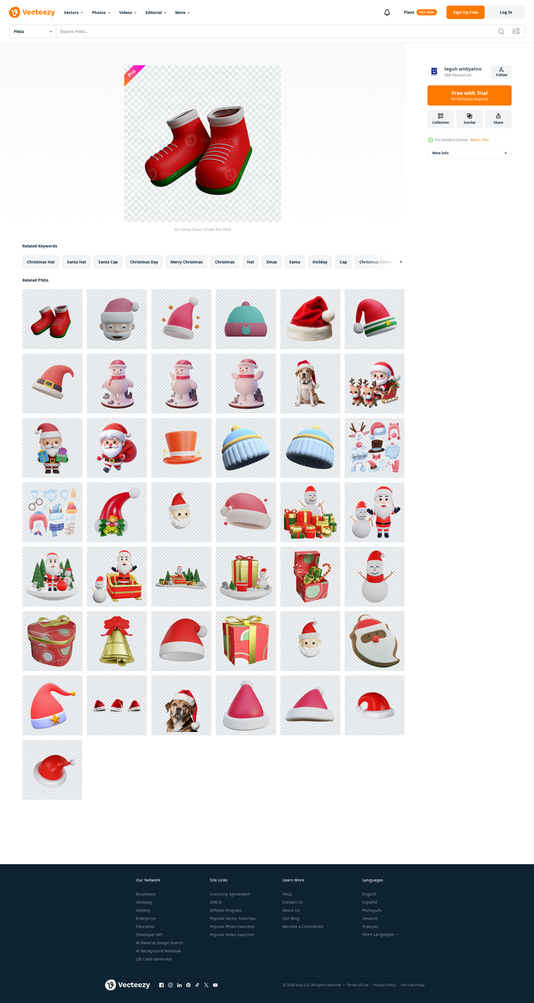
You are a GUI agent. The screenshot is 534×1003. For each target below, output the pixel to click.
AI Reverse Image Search (159, 942)
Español (369, 902)
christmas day (144, 262)
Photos (99, 12)
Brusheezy (146, 894)
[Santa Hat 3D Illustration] (181, 319)
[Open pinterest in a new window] (188, 985)
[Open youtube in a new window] (215, 985)
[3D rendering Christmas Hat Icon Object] (374, 319)
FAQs (287, 894)
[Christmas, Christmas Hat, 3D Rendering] (181, 448)
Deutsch (370, 918)
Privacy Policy (384, 984)
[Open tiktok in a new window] (197, 985)
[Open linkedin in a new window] (179, 985)
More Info (440, 153)
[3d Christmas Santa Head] (181, 512)
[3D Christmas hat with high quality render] (181, 641)
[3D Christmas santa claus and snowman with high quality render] (374, 512)
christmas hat (41, 262)
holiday (320, 262)
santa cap (108, 262)
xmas (271, 262)
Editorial (153, 12)
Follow (501, 75)
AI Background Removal (158, 950)
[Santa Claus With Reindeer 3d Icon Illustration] (374, 383)
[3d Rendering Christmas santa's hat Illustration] (246, 512)
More (180, 12)
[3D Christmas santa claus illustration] (181, 577)
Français (370, 926)
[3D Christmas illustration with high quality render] (52, 577)
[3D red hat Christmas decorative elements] (52, 383)
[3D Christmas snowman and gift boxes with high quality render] (310, 512)
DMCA (215, 902)
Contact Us (293, 902)
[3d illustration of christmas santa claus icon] (117, 319)
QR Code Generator (154, 959)
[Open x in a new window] (206, 985)
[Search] (501, 31)
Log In (506, 12)
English (369, 894)
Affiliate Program (226, 910)
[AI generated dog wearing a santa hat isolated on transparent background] (310, 383)
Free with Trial (469, 95)
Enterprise (146, 918)
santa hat (76, 262)
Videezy (143, 910)
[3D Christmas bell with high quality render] (117, 641)
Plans (409, 12)
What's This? (479, 139)
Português (372, 910)
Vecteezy (144, 902)
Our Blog (291, 918)
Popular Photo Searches (232, 926)
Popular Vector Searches (233, 918)
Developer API (149, 934)
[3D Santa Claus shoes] (52, 319)
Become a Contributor (303, 926)
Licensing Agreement (230, 894)
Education (145, 926)
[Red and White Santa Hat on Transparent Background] (310, 319)
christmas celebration (381, 262)
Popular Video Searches (232, 934)
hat (250, 262)
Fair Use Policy (413, 984)
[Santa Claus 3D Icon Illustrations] (52, 448)
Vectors (71, 12)
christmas (225, 262)
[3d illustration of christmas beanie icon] (246, 319)
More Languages (378, 934)
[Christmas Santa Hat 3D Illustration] (117, 512)
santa (294, 262)
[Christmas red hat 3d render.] (246, 705)
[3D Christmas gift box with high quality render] (246, 577)
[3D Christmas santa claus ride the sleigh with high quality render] (117, 577)
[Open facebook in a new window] (161, 985)
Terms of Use (357, 984)
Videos (125, 12)
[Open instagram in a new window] (170, 985)
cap (343, 262)
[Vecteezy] (32, 12)
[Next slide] (396, 262)
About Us (291, 910)
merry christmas (186, 262)
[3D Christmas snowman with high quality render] (374, 577)
